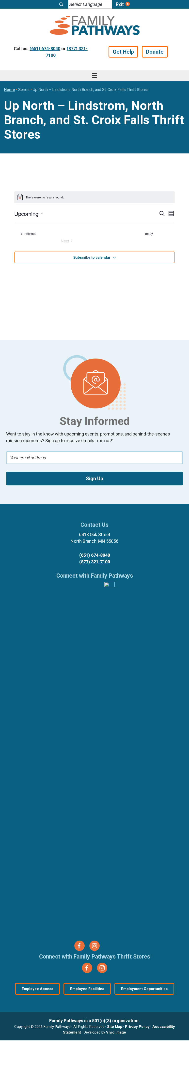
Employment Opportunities (144, 989)
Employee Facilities (87, 989)
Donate (155, 52)
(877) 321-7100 (94, 561)
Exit (120, 4)
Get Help (123, 52)
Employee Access (37, 989)
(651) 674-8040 (45, 48)
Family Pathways (94, 26)
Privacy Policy (137, 1026)
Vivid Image (116, 1032)
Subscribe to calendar (91, 257)
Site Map (114, 1026)
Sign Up (94, 478)
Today (149, 234)
